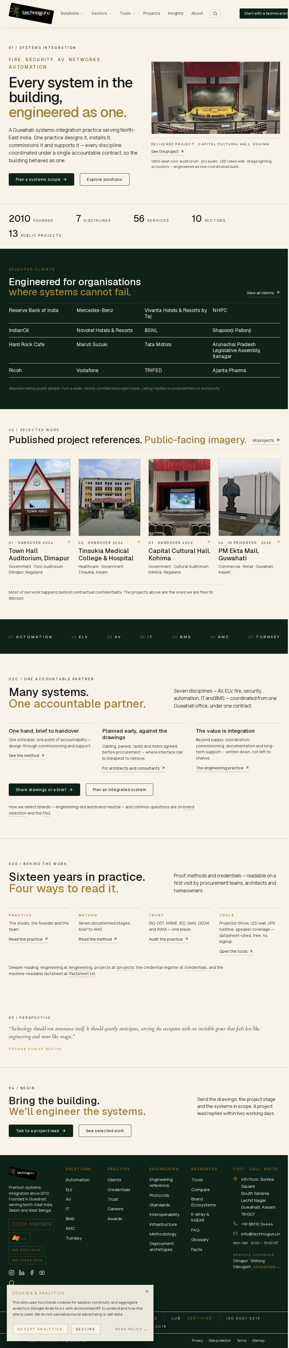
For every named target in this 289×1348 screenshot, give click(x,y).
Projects (151, 13)
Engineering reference (161, 1182)
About (197, 13)
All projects (263, 440)
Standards (160, 1205)
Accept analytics (40, 1329)
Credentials (119, 1190)
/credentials (195, 967)
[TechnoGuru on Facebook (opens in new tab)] (32, 1272)
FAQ (46, 813)
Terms (241, 1340)
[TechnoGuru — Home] (31, 14)
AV (114, 636)
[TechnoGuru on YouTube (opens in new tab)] (42, 1272)
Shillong (258, 1260)
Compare (200, 1190)
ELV (80, 636)
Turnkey (264, 636)
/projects (125, 967)
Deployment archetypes (162, 1246)
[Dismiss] (147, 1291)
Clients (114, 1180)
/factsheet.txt (82, 973)
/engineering (80, 967)
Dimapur (240, 1260)
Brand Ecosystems (203, 1202)
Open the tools (233, 951)
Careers (115, 1209)
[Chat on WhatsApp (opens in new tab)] (11, 1283)
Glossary (200, 1239)
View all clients (260, 292)
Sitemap (258, 1340)
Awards (115, 1219)
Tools (197, 1180)
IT (147, 636)
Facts (196, 1249)
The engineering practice (220, 767)
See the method (24, 755)
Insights (175, 13)
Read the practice (26, 939)
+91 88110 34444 (257, 1224)
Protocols (159, 1195)
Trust (113, 1199)
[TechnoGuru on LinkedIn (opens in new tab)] (22, 1272)
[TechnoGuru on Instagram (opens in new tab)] (11, 1272)
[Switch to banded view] (230, 13)
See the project (165, 151)
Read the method (95, 939)
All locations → (266, 1266)
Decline (86, 1329)
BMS (182, 636)
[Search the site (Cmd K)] (215, 13)
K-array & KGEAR (200, 1217)
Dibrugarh (242, 1266)
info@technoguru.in (260, 1234)
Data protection (220, 1340)
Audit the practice (166, 939)
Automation (31, 636)
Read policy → (132, 1329)
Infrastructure (163, 1224)
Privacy (197, 1340)
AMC (220, 636)
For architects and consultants (131, 768)
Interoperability (164, 1214)
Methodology (163, 1234)
